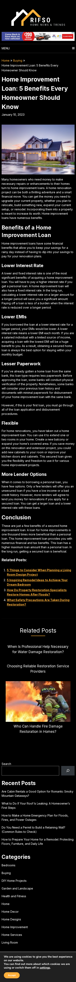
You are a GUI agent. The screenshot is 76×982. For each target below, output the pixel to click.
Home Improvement (15, 927)
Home (6, 60)
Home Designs (11, 919)
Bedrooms (8, 865)
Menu (6, 48)
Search (6, 764)
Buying (17, 60)
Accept (12, 975)
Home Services (12, 934)
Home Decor (10, 911)
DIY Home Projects (14, 880)
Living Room (10, 942)
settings (45, 968)
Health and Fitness (14, 896)
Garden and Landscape (17, 888)
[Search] (67, 770)
